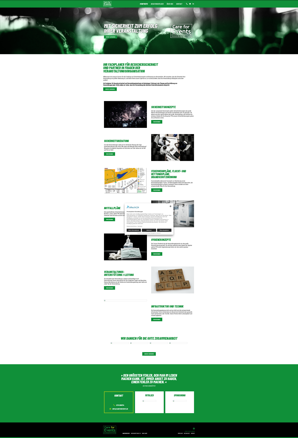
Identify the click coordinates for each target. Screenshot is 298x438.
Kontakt (179, 4)
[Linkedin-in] (193, 3)
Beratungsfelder (157, 4)
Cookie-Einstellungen (190, 431)
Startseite (144, 4)
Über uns (170, 4)
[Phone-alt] (186, 3)
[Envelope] (190, 3)
